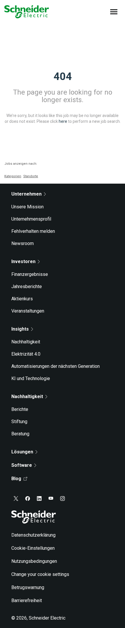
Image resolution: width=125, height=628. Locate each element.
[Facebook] (27, 498)
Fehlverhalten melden (33, 231)
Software (21, 465)
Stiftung (19, 421)
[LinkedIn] (39, 498)
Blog (16, 478)
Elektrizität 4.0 (25, 354)
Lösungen (22, 452)
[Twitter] (16, 498)
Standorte (30, 176)
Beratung (20, 434)
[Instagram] (62, 498)
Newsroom (22, 243)
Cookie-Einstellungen (33, 548)
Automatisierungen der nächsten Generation (55, 366)
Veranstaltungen (27, 311)
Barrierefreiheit (26, 600)
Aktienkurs (22, 298)
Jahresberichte (26, 286)
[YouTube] (51, 498)
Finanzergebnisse (29, 274)
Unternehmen (26, 194)
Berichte (19, 409)
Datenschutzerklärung (33, 535)
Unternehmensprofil (31, 219)
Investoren (23, 261)
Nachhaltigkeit (25, 342)
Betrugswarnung (27, 587)
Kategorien (12, 176)
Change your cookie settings (40, 574)
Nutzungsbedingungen (34, 561)
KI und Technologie (30, 378)
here (63, 121)
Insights (20, 329)
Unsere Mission (27, 207)
